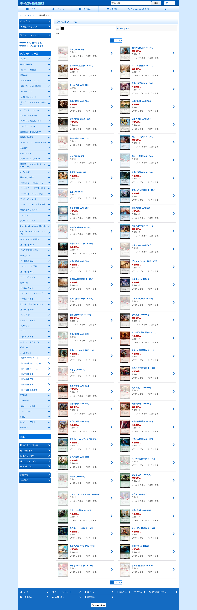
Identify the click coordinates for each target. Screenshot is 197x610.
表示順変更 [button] (124, 28)
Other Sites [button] (99, 605)
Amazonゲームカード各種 (30, 42)
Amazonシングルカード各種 (31, 46)
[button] (165, 9)
